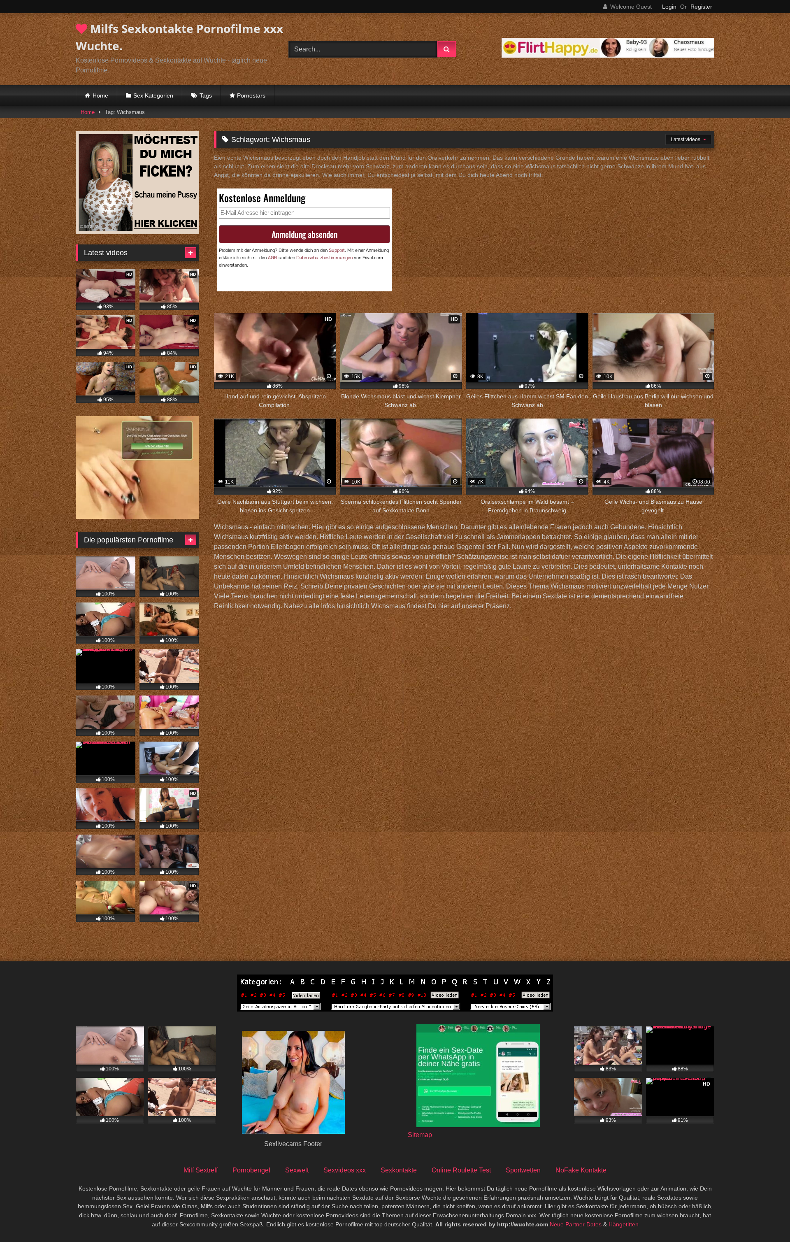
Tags (206, 95)
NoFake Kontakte (580, 1170)
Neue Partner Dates (576, 1224)
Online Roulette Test (461, 1170)
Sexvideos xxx (344, 1170)
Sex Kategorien (153, 95)
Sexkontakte (399, 1170)
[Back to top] (764, 1217)
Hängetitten (624, 1224)
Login (669, 6)
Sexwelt (297, 1170)
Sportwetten (523, 1170)
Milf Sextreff (201, 1170)
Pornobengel (251, 1170)
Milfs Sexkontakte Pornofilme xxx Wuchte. (179, 37)
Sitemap (420, 1134)
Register (701, 6)
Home (100, 95)
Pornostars (251, 95)
